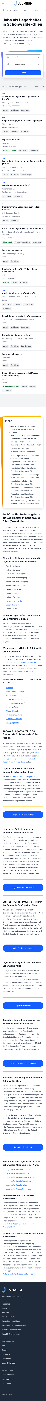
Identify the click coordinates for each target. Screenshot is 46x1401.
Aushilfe (9, 688)
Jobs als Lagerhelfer (11, 539)
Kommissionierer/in (14, 601)
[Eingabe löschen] (38, 57)
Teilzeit (10, 756)
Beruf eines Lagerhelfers (32, 1268)
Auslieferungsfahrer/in (15, 691)
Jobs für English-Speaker (12, 1334)
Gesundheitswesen (28, 662)
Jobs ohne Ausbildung (23, 1147)
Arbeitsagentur (8, 1317)
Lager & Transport (9, 1363)
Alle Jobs (5, 1312)
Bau (3, 1346)
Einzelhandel (10, 662)
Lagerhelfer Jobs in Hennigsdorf (19, 1173)
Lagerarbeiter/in (12, 605)
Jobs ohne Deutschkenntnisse (23, 1063)
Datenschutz (7, 1383)
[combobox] (23, 64)
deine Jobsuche (11, 551)
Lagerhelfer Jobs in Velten (16, 1185)
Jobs (25, 10)
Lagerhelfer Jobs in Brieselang (18, 1181)
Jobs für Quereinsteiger (23, 948)
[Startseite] (4, 10)
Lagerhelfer (14, 10)
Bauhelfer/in (11, 695)
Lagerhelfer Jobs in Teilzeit (23, 887)
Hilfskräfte (6, 1354)
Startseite (6, 1308)
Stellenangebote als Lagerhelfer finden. (19, 1274)
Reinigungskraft (12, 723)
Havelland (36, 10)
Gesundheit (6, 1359)
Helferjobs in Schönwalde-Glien (15, 671)
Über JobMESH (8, 1375)
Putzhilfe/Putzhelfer (14, 719)
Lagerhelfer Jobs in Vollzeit (23, 815)
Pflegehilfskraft (12, 711)
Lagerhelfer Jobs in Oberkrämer (19, 1189)
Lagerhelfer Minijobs (23, 1006)
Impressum (6, 1379)
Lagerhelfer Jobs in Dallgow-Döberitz (21, 1177)
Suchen (23, 73)
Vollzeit (36, 753)
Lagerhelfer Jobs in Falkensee (18, 1169)
